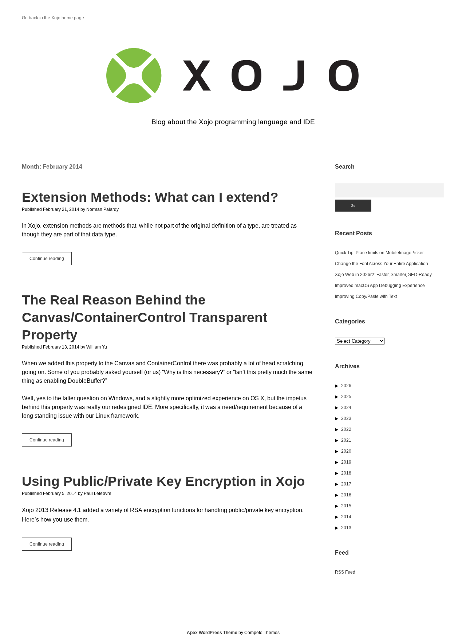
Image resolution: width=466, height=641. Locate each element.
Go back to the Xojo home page (53, 17)
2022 (346, 429)
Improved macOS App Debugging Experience (380, 285)
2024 (346, 407)
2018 (346, 473)
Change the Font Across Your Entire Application (381, 263)
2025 (346, 396)
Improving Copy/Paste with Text (366, 296)
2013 (346, 527)
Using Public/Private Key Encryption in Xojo (163, 481)
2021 (346, 440)
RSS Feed (345, 572)
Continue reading (50, 260)
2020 (346, 451)
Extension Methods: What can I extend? (150, 197)
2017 (346, 484)
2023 (346, 418)
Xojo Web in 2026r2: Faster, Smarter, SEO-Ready (383, 274)
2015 (346, 505)
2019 (346, 462)
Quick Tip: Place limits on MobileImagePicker (379, 252)
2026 (346, 385)
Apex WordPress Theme (212, 632)
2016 (346, 495)
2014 (346, 516)
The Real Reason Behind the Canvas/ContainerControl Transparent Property (144, 317)
